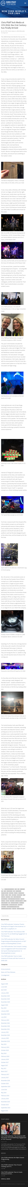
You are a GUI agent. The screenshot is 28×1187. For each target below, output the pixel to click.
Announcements (5, 969)
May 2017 (3, 1068)
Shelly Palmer (4, 902)
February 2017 (5, 1074)
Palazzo (22, 898)
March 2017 (4, 1071)
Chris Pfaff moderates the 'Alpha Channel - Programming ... (13, 1158)
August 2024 (4, 1005)
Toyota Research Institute (13, 906)
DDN (2, 891)
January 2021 (5, 1032)
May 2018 (3, 1053)
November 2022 (5, 1026)
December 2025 (5, 996)
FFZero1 (16, 893)
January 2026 (5, 993)
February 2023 (5, 1020)
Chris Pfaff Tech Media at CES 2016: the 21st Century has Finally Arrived (13, 25)
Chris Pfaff (4, 31)
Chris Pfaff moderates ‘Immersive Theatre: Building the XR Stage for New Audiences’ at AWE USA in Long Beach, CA (13, 926)
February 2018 (5, 1056)
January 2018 (5, 1059)
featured (11, 893)
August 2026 (4, 984)
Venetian (14, 908)
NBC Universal (4, 898)
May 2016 (3, 1092)
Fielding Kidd (21, 893)
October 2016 (5, 1083)
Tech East (20, 904)
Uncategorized (4, 32)
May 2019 (3, 1044)
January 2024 (5, 1011)
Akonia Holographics (9, 889)
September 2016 (5, 1086)
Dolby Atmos (9, 891)
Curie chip (22, 889)
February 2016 (5, 1095)
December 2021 (5, 1029)
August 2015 (4, 1111)
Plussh (7, 900)
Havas (6, 895)
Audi (16, 889)
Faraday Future (4, 893)
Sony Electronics (15, 902)
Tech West (3, 906)
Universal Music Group (6, 908)
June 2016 (4, 1089)
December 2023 (5, 1014)
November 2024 (5, 1002)
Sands (25, 900)
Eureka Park (18, 891)
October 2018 (5, 1050)
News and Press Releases (8, 972)
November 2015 (5, 1102)
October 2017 (5, 1062)
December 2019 (5, 1041)
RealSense (12, 900)
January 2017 (5, 1077)
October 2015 (5, 1105)
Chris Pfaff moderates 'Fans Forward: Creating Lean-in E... (11, 1165)
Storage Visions (4, 904)
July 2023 (3, 1017)
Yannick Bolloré (20, 908)
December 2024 (5, 999)
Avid (18, 889)
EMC (14, 891)
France (2, 895)
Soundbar (21, 902)
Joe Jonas (14, 895)
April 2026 (4, 990)
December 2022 (5, 1023)
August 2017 (4, 1065)
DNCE (5, 891)
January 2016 (5, 1098)
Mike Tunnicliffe (17, 896)
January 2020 (5, 1038)
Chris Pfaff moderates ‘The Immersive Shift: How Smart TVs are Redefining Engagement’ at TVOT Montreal (14, 934)
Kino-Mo (3, 896)
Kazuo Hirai (19, 895)
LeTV (12, 896)
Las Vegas (8, 896)
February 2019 (5, 1047)
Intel (10, 895)
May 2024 (3, 1008)
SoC (9, 902)
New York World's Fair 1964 (14, 898)
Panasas (3, 900)
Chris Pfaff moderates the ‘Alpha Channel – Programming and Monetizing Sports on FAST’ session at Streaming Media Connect (13, 941)
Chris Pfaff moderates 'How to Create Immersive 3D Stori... (11, 1173)
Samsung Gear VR (19, 900)
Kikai (24, 895)
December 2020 (5, 1035)
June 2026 (4, 987)
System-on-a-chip (13, 904)
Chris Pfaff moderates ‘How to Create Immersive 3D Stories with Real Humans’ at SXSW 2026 (13, 958)
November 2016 (5, 1080)
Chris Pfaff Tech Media (8, 3)
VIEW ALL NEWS (5, 1179)
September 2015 (5, 1108)
